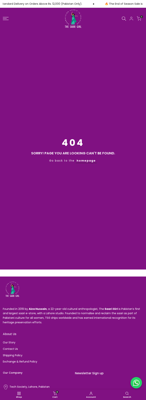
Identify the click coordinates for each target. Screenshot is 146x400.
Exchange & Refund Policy (20, 361)
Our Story (9, 342)
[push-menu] (6, 18)
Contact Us (10, 349)
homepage (86, 160)
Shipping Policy (12, 355)
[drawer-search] (124, 18)
